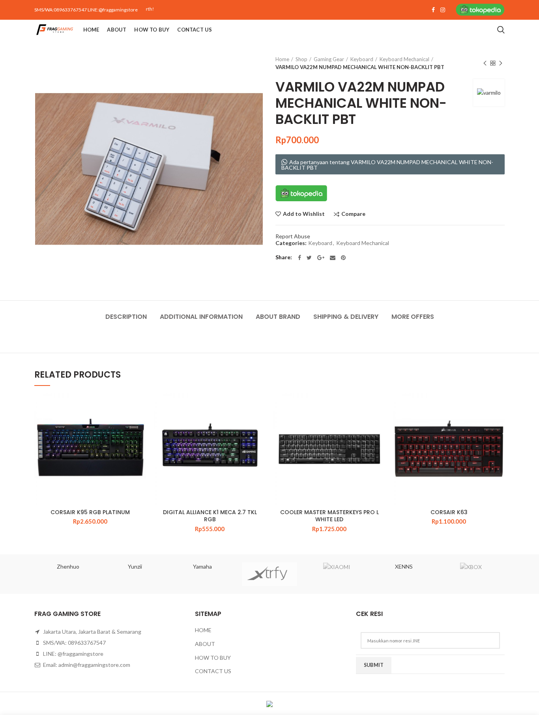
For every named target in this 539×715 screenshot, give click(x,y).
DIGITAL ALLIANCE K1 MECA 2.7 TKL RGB (210, 516)
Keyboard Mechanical (404, 59)
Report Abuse (292, 236)
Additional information (201, 316)
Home (282, 59)
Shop (301, 59)
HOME (203, 630)
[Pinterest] (343, 258)
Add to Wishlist (304, 214)
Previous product (485, 63)
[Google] (320, 258)
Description (126, 316)
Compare (353, 214)
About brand (278, 316)
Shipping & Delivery (345, 316)
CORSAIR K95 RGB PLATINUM (90, 512)
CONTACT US (213, 671)
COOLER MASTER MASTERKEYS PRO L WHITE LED (329, 516)
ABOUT (205, 643)
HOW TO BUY (213, 657)
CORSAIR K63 (449, 512)
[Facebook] (433, 10)
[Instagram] (443, 10)
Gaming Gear (329, 59)
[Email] (332, 258)
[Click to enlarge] (50, 269)
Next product (501, 63)
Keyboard (361, 59)
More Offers (412, 316)
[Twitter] (309, 258)
